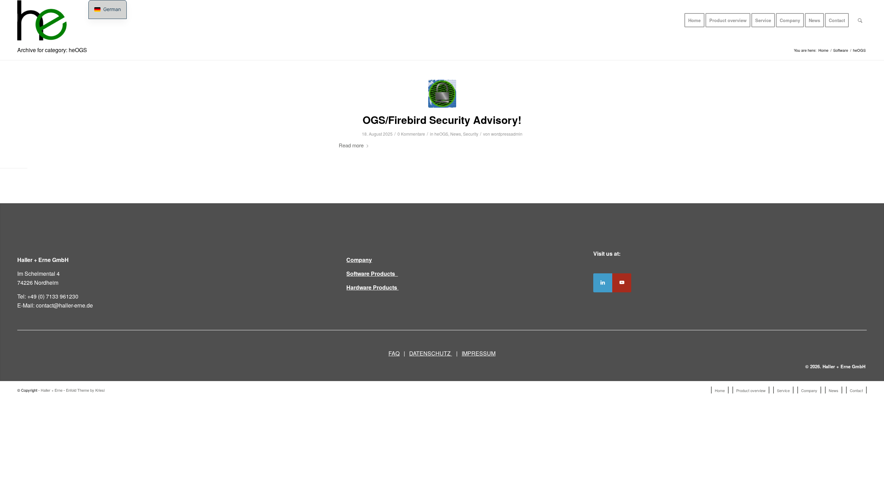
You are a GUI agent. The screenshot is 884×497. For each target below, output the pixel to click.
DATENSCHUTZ (430, 353)
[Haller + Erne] (42, 20)
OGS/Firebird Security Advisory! (442, 119)
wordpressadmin (506, 134)
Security (470, 134)
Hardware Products (372, 287)
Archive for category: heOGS (52, 50)
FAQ (394, 353)
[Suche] (860, 20)
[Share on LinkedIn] (602, 282)
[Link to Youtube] (621, 282)
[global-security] (442, 94)
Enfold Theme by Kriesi (85, 390)
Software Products (372, 273)
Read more (351, 145)
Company (359, 260)
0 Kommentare (411, 134)
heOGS (441, 134)
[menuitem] (694, 20)
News (455, 134)
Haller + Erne (52, 390)
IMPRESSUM (479, 353)
